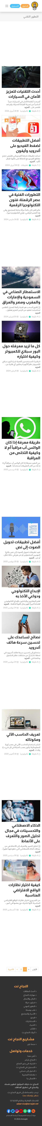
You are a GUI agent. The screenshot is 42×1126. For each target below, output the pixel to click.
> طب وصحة (31, 1010)
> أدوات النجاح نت (29, 1032)
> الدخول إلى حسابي (28, 1071)
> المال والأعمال (30, 999)
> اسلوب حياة (31, 1002)
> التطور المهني (30, 1006)
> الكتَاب (33, 1028)
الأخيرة (11, 969)
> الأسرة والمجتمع (29, 1014)
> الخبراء (33, 1025)
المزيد (27, 107)
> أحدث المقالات (30, 991)
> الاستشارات (31, 1021)
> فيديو (34, 1017)
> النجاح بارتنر (31, 1060)
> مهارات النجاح (30, 995)
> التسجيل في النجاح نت (26, 1067)
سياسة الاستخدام (12, 1115)
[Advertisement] (21, 42)
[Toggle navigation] (7, 6)
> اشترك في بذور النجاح (26, 1063)
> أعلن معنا (32, 1056)
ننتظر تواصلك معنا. (30, 1095)
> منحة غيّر (32, 1044)
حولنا (34, 1115)
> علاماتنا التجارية (29, 1075)
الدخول (25, 6)
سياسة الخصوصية (24, 1115)
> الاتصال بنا (32, 1078)
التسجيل (15, 6)
